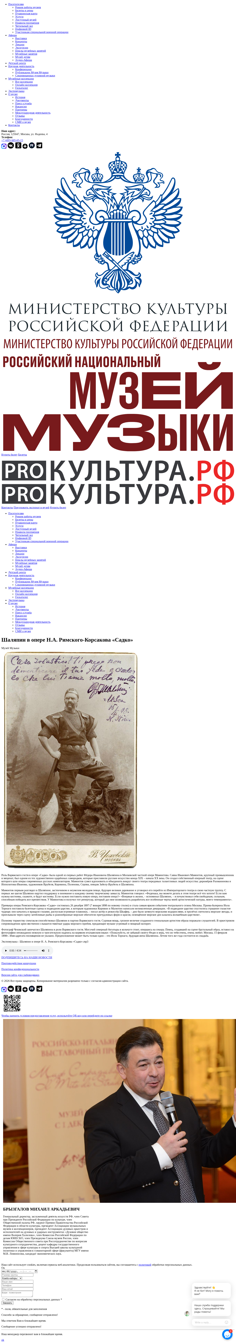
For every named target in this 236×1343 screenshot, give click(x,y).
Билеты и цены (24, 10)
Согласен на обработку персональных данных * (34, 1299)
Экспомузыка (16, 91)
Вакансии (21, 106)
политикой (145, 1264)
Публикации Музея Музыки (32, 72)
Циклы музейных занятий (30, 50)
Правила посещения (27, 22)
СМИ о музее (23, 122)
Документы (22, 100)
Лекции (19, 44)
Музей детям (22, 56)
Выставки (21, 38)
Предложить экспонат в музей (31, 507)
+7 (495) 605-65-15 (12, 140)
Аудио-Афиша (23, 60)
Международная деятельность (32, 112)
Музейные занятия (26, 53)
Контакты (14, 125)
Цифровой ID (23, 29)
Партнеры (21, 109)
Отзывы (20, 115)
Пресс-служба (23, 103)
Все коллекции (24, 81)
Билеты (22, 454)
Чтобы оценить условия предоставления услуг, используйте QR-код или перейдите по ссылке (56, 1015)
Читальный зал (24, 25)
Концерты (21, 41)
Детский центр (17, 63)
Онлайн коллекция (26, 84)
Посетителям (16, 4)
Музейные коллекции (21, 78)
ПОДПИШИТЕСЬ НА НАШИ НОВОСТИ (26, 957)
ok (2, 1340)
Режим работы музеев (28, 7)
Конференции (23, 69)
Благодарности (24, 118)
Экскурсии (21, 47)
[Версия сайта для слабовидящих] (69, 507)
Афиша (12, 35)
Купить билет (9, 454)
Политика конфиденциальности (20, 969)
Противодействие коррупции (18, 963)
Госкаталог (21, 87)
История (20, 97)
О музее (13, 94)
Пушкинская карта (26, 13)
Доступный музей (25, 19)
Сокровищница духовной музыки (35, 75)
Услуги (19, 16)
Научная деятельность (21, 66)
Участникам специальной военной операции (41, 32)
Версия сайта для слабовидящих (20, 975)
